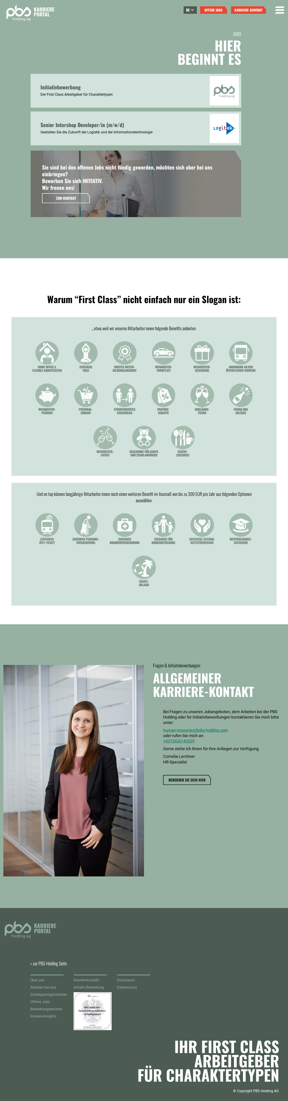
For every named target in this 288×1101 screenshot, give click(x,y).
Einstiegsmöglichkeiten (48, 994)
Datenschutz (127, 987)
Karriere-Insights (43, 1016)
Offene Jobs (40, 1002)
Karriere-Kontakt (86, 980)
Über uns (37, 980)
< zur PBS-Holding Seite (48, 963)
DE (188, 10)
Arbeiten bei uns (43, 987)
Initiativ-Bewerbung (89, 987)
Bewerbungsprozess (46, 1009)
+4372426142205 (179, 741)
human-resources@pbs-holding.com (195, 730)
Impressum (126, 980)
